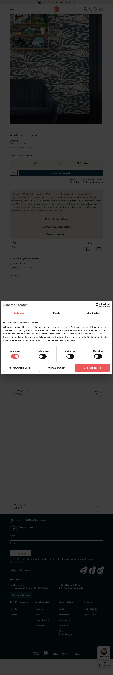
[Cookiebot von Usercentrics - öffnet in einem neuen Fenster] (98, 305)
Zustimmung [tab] (20, 313)
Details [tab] (56, 313)
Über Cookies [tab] (93, 313)
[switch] (43, 356)
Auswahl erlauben (56, 368)
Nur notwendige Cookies (21, 368)
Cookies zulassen (92, 368)
